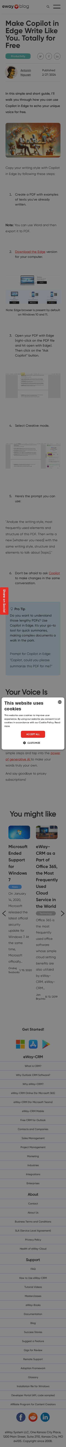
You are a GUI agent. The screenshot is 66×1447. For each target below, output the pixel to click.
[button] (33, 743)
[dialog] (33, 723)
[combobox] (60, 702)
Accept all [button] (33, 734)
